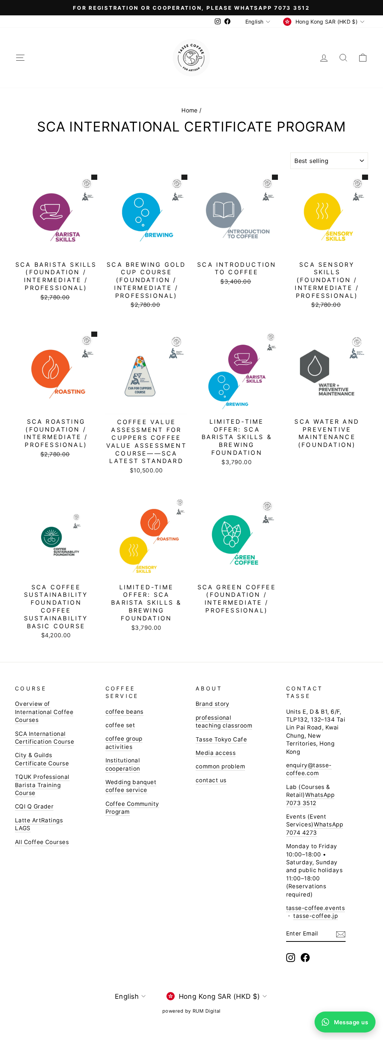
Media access (216, 752)
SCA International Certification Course (44, 737)
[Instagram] (290, 957)
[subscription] (341, 934)
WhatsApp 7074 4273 (314, 828)
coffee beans (124, 711)
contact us (211, 780)
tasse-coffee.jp (315, 915)
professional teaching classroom (224, 721)
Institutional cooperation (122, 764)
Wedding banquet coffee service (131, 786)
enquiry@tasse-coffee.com (309, 769)
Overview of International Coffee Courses (44, 711)
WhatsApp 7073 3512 (310, 798)
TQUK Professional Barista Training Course (42, 784)
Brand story (213, 703)
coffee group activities (124, 742)
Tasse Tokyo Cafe (221, 739)
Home (189, 110)
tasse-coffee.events (315, 907)
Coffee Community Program (132, 807)
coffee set (120, 725)
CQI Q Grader (34, 806)
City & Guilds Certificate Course (42, 759)
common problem (220, 766)
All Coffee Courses (42, 842)
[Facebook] (305, 957)
